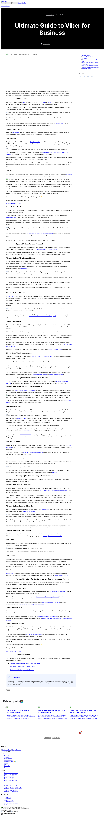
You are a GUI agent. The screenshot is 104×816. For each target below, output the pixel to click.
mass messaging (45, 509)
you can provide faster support (34, 634)
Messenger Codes (21, 418)
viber (8, 689)
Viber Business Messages (39, 249)
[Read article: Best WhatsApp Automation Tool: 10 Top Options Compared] (39, 707)
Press (5, 764)
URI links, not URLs (25, 434)
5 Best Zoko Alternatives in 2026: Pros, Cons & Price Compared (83, 711)
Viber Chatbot (11, 296)
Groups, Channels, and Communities (52, 536)
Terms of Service (8, 800)
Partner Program (8, 758)
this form (54, 472)
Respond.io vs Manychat (10, 780)
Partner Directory (8, 760)
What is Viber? (86, 55)
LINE (43, 102)
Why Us (24, 3)
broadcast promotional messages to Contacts (47, 597)
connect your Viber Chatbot (56, 374)
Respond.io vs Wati (9, 776)
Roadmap (6, 757)
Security (6, 804)
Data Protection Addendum (11, 803)
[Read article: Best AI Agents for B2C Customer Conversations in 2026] (7, 707)
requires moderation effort (61, 575)
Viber (24, 102)
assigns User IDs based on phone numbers (25, 390)
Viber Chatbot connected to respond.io (33, 452)
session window (24, 268)
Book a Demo (10, 203)
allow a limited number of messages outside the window (54, 490)
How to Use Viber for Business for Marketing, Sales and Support (90, 66)
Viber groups (15, 132)
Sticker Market (59, 123)
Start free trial (56, 737)
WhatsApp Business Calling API (12, 787)
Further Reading (86, 68)
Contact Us (3, 6)
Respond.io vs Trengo (9, 777)
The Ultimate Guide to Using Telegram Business (22, 666)
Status (5, 767)
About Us (6, 755)
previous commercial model (55, 349)
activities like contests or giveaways (51, 602)
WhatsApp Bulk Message (10, 790)
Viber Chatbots (53, 249)
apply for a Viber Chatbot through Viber (42, 356)
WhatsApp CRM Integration (11, 791)
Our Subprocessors (9, 801)
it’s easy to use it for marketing (57, 591)
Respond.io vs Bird (9, 778)
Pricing (20, 3)
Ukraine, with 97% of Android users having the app (39, 233)
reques (43, 152)
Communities (9, 573)
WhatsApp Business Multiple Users (13, 788)
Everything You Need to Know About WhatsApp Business (25, 663)
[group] (52, 751)
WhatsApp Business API (10, 785)
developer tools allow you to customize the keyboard (42, 316)
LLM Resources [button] (7, 751)
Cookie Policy (7, 798)
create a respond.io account (40, 374)
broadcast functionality (29, 511)
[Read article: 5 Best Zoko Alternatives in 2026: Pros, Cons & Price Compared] (70, 707)
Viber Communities (35, 142)
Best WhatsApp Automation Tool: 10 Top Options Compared (52, 711)
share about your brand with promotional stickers (31, 604)
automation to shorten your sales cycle (48, 616)
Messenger (50, 102)
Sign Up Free (17, 203)
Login (8, 6)
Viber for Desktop (27, 430)
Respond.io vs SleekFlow (10, 774)
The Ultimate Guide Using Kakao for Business (22, 670)
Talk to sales (48, 737)
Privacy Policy (7, 797)
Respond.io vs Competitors (11, 773)
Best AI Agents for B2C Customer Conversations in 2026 (17, 711)
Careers (6, 763)
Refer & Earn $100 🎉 (10, 761)
